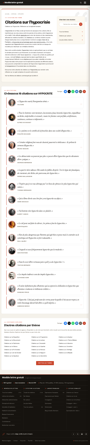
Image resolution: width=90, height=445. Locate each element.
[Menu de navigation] (85, 3)
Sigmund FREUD (23, 292)
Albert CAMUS (22, 214)
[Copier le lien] (84, 91)
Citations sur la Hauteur (65, 337)
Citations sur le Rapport (38, 353)
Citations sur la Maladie (65, 353)
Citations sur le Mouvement (12, 340)
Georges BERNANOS (24, 162)
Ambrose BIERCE (23, 306)
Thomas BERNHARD (24, 190)
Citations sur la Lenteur (38, 340)
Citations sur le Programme (39, 337)
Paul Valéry (22, 241)
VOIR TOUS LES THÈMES (45, 363)
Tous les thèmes (71, 31)
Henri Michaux (23, 202)
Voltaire (20, 104)
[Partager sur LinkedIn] (76, 91)
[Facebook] (73, 434)
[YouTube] (82, 434)
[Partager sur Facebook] (65, 91)
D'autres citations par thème (22, 325)
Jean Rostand (22, 253)
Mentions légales (6, 440)
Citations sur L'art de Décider (12, 353)
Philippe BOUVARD (24, 134)
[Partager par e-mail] (80, 91)
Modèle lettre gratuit (14, 2)
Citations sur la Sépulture (11, 356)
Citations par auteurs (71, 36)
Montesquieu (22, 226)
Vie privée (23, 440)
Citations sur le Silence (10, 346)
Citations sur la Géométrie (39, 356)
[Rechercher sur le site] (81, 3)
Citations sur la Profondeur (12, 350)
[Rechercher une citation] (80, 24)
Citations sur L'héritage (65, 350)
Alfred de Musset (24, 122)
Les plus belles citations (71, 40)
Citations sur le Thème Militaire (68, 340)
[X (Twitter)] (77, 434)
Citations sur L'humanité (38, 343)
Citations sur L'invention (66, 346)
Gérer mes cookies (40, 440)
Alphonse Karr (23, 277)
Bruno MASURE (23, 149)
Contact (15, 440)
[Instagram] (86, 434)
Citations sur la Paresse (38, 350)
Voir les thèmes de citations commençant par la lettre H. (21, 76)
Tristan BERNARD (23, 265)
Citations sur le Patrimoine (12, 343)
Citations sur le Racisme (66, 343)
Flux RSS (30, 440)
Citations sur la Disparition (12, 337)
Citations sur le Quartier (38, 346)
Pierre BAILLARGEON (24, 176)
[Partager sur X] (69, 91)
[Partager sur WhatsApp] (73, 91)
